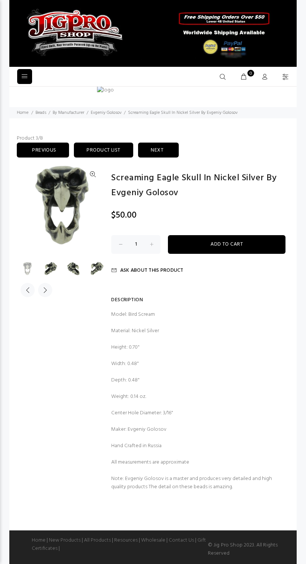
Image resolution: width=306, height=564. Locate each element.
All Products (97, 540)
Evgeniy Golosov (106, 112)
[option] (32, 268)
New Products (65, 540)
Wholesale (153, 540)
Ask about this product (151, 270)
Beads (40, 112)
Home (22, 112)
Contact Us (181, 540)
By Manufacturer (68, 112)
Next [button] (45, 290)
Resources (126, 540)
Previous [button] (28, 290)
